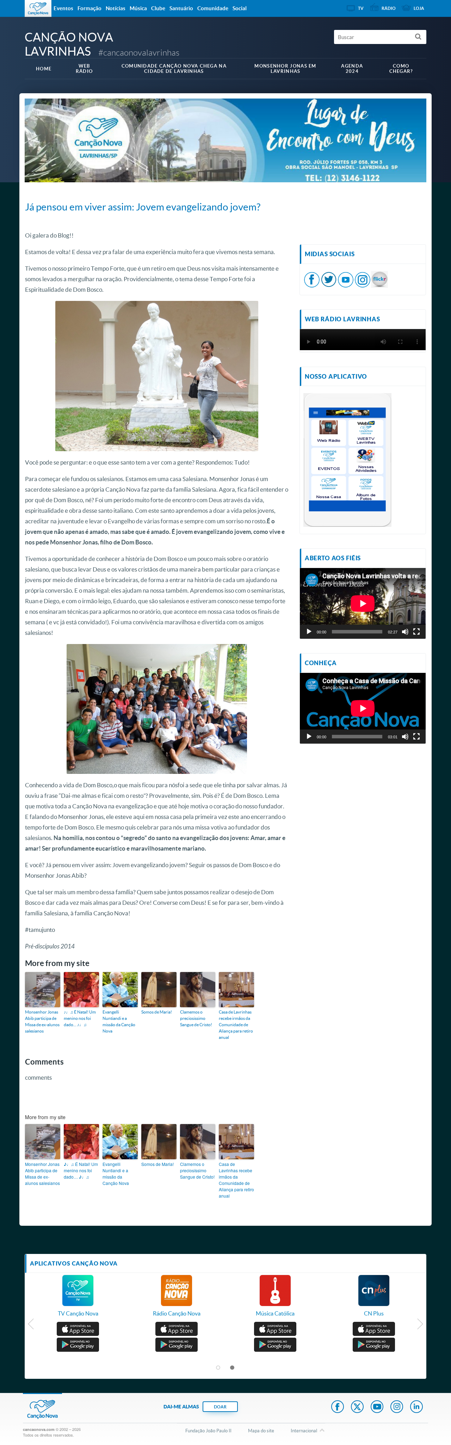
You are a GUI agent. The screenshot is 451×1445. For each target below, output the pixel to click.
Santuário (181, 8)
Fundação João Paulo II (208, 1430)
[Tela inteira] (416, 631)
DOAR (220, 1407)
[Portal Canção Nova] (38, 8)
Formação (89, 8)
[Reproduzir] (309, 631)
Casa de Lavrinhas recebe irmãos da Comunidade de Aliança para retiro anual (236, 1024)
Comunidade (212, 8)
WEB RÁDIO (84, 68)
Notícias (115, 8)
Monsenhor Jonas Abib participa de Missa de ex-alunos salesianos (42, 1021)
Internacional (304, 1430)
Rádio (389, 8)
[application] (363, 603)
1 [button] (218, 1368)
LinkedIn (416, 1407)
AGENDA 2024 (352, 68)
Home (43, 68)
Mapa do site (261, 1430)
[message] (379, 278)
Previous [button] (31, 1325)
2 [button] (232, 1368)
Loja (419, 8)
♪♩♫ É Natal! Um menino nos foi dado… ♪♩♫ (80, 1018)
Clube (158, 8)
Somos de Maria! (156, 1012)
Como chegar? (401, 68)
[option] (78, 1299)
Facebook (337, 1407)
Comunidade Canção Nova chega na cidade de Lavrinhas (174, 68)
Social (240, 8)
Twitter (357, 1407)
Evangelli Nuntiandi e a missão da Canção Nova (119, 1021)
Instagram (396, 1407)
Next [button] (419, 1325)
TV (361, 8)
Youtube (377, 1407)
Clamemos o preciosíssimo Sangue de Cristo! (196, 1018)
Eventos (63, 8)
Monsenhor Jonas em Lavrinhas (285, 68)
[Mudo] (405, 631)
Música (138, 8)
